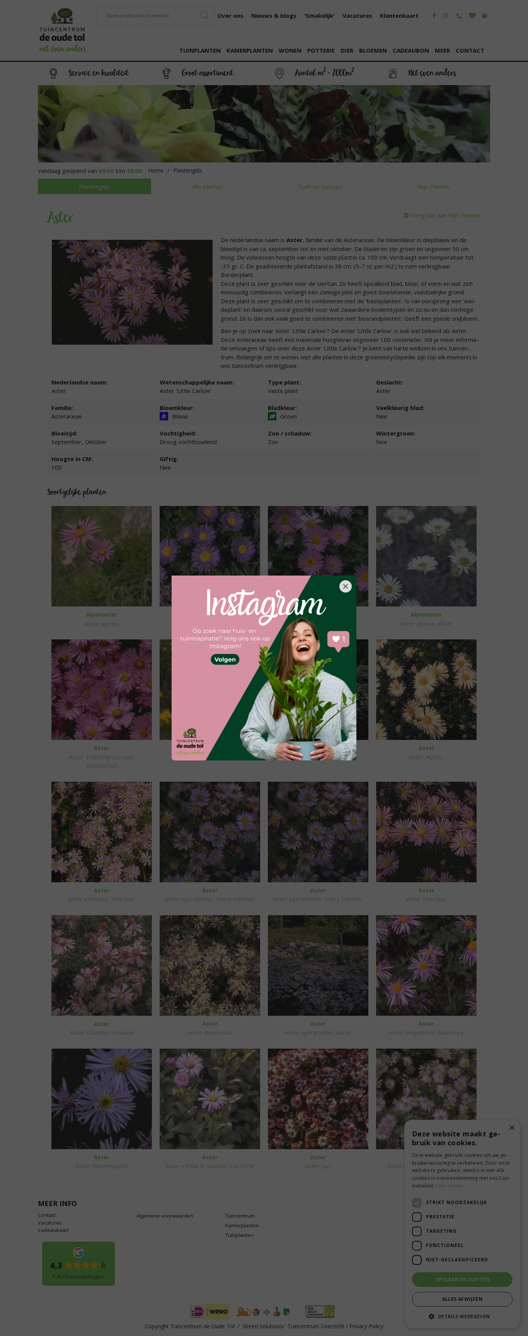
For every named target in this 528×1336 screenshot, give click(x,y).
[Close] (345, 586)
